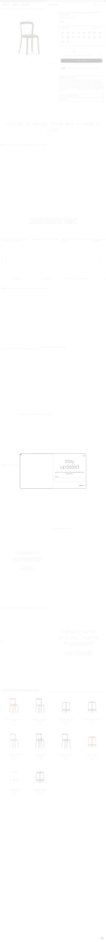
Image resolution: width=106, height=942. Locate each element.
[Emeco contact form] (102, 938)
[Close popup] (84, 456)
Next (81, 486)
